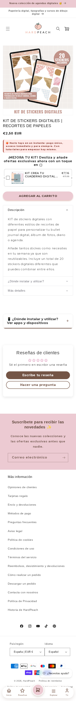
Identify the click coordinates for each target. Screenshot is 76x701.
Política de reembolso (50, 681)
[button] (8, 28)
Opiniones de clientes (22, 487)
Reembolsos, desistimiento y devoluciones (36, 566)
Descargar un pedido (22, 583)
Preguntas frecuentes (22, 522)
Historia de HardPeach (23, 609)
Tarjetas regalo (18, 495)
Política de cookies (20, 539)
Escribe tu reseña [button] (38, 375)
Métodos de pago (19, 513)
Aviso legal (15, 531)
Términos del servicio (22, 557)
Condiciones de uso (21, 548)
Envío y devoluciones (22, 504)
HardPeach (29, 681)
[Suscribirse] (63, 457)
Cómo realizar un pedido (24, 574)
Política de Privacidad (22, 601)
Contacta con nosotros (23, 592)
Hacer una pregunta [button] (38, 385)
